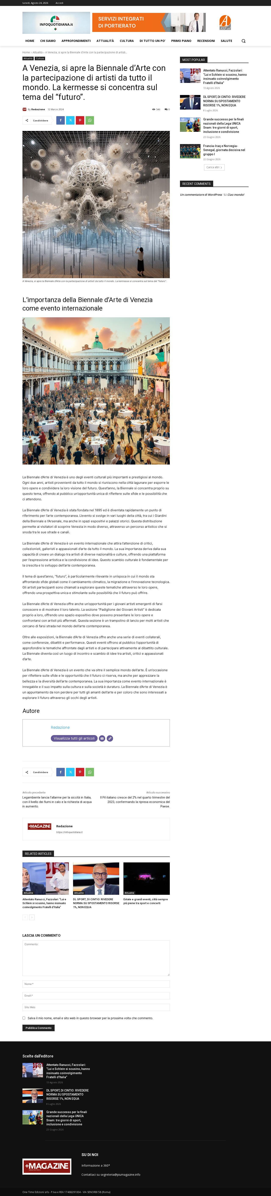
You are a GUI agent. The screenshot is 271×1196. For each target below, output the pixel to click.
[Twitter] (70, 120)
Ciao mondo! (235, 195)
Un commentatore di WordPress (201, 195)
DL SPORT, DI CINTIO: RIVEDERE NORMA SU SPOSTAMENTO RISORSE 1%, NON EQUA (96, 903)
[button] (243, 41)
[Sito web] (110, 738)
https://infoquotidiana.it (69, 832)
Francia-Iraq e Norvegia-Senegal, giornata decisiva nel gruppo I (224, 150)
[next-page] (32, 917)
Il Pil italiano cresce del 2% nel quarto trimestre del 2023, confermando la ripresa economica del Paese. (135, 802)
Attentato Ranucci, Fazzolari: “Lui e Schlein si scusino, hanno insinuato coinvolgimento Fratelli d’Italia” (44, 903)
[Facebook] (60, 120)
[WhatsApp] (90, 120)
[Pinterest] (80, 120)
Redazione (38, 109)
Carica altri (212, 167)
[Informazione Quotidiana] (56, 23)
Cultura (40, 58)
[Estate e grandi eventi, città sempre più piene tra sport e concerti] (146, 878)
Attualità (38, 52)
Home (26, 52)
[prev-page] (25, 917)
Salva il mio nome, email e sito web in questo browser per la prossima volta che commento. (90, 1018)
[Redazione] (25, 109)
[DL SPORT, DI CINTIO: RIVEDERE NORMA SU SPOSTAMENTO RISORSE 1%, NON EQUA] (96, 878)
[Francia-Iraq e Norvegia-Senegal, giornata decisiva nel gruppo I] (190, 151)
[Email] (102, 738)
